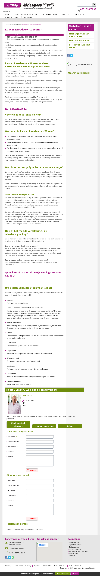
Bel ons (70, 426)
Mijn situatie (73, 553)
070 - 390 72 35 (88, 9)
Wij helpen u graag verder (80, 27)
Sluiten (75, 574)
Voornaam (12, 437)
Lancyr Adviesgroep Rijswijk (13, 24)
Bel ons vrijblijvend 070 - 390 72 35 (80, 46)
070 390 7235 (30, 401)
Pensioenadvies (75, 549)
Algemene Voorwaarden (43, 566)
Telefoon (11, 452)
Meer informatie (63, 574)
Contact (72, 556)
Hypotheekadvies (75, 545)
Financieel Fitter (74, 543)
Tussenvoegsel (14, 442)
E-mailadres (13, 495)
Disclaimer (19, 566)
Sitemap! (8, 566)
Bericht (10, 457)
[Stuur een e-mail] (25, 404)
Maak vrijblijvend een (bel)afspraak (79, 35)
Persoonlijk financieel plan (78, 551)
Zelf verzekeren (74, 547)
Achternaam (13, 447)
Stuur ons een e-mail (44, 426)
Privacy (28, 566)
